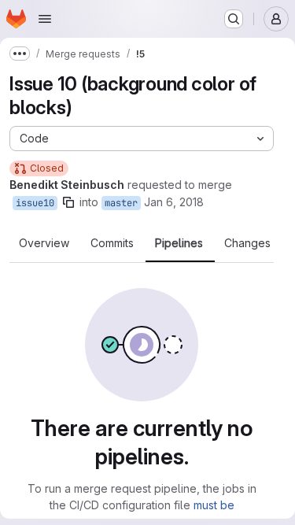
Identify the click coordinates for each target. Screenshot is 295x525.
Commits (112, 243)
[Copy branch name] (68, 202)
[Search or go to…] (233, 18)
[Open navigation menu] (44, 18)
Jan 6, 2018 (174, 202)
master (121, 203)
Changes (247, 243)
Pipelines (179, 243)
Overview (44, 243)
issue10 (35, 203)
